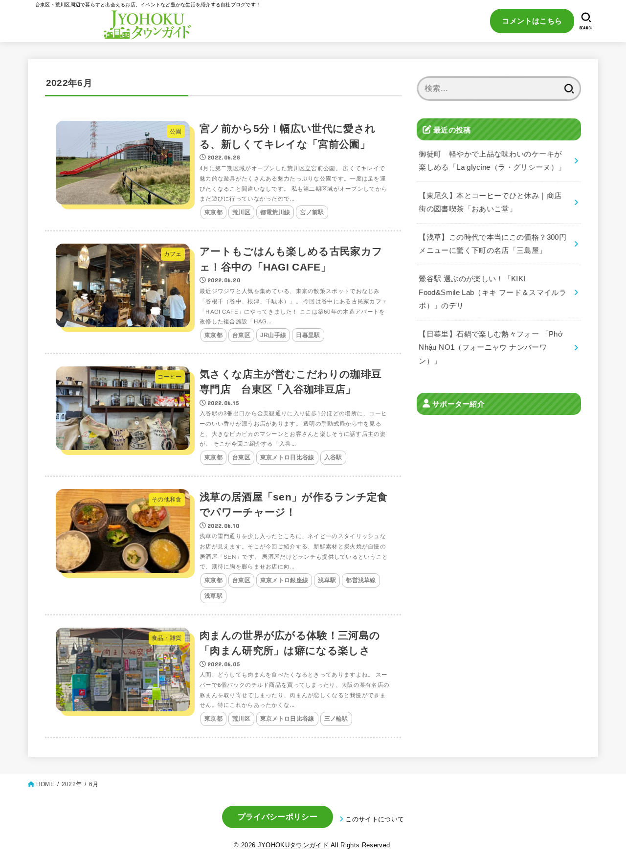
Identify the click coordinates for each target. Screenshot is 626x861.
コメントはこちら (532, 21)
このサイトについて (374, 819)
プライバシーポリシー (277, 817)
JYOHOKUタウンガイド (293, 845)
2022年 (72, 784)
